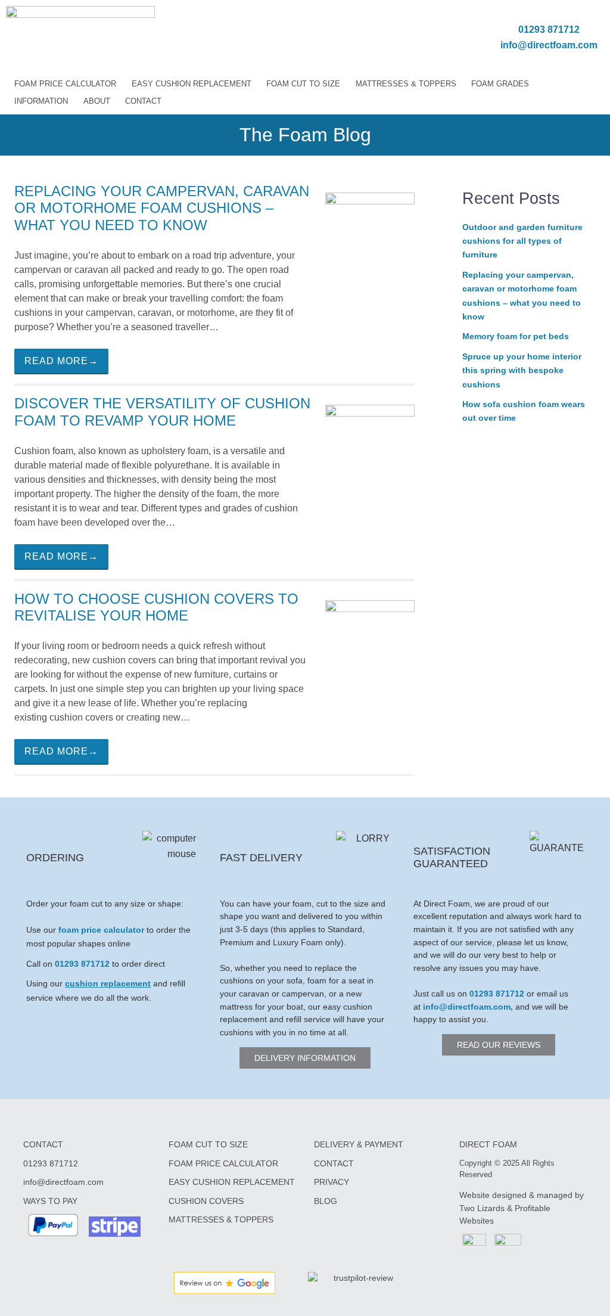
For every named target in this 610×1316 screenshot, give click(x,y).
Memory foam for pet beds (515, 336)
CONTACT (334, 1163)
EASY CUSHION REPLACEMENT (232, 1182)
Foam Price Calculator (65, 83)
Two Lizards (482, 1208)
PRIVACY (331, 1182)
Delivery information (305, 1058)
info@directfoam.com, (468, 1006)
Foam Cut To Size (303, 83)
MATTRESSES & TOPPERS (221, 1219)
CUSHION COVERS (206, 1201)
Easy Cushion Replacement (191, 83)
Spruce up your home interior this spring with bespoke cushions (521, 370)
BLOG (325, 1201)
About (96, 101)
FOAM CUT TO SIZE (208, 1144)
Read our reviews (498, 1045)
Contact (143, 101)
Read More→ (61, 361)
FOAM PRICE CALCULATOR (223, 1163)
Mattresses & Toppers (406, 83)
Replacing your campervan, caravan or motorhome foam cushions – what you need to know (161, 208)
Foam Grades (500, 83)
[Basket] (411, 37)
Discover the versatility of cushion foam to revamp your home (162, 412)
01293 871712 (549, 29)
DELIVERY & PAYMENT (358, 1144)
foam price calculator (101, 930)
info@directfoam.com (548, 45)
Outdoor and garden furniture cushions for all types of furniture (522, 241)
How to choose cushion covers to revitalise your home (156, 607)
